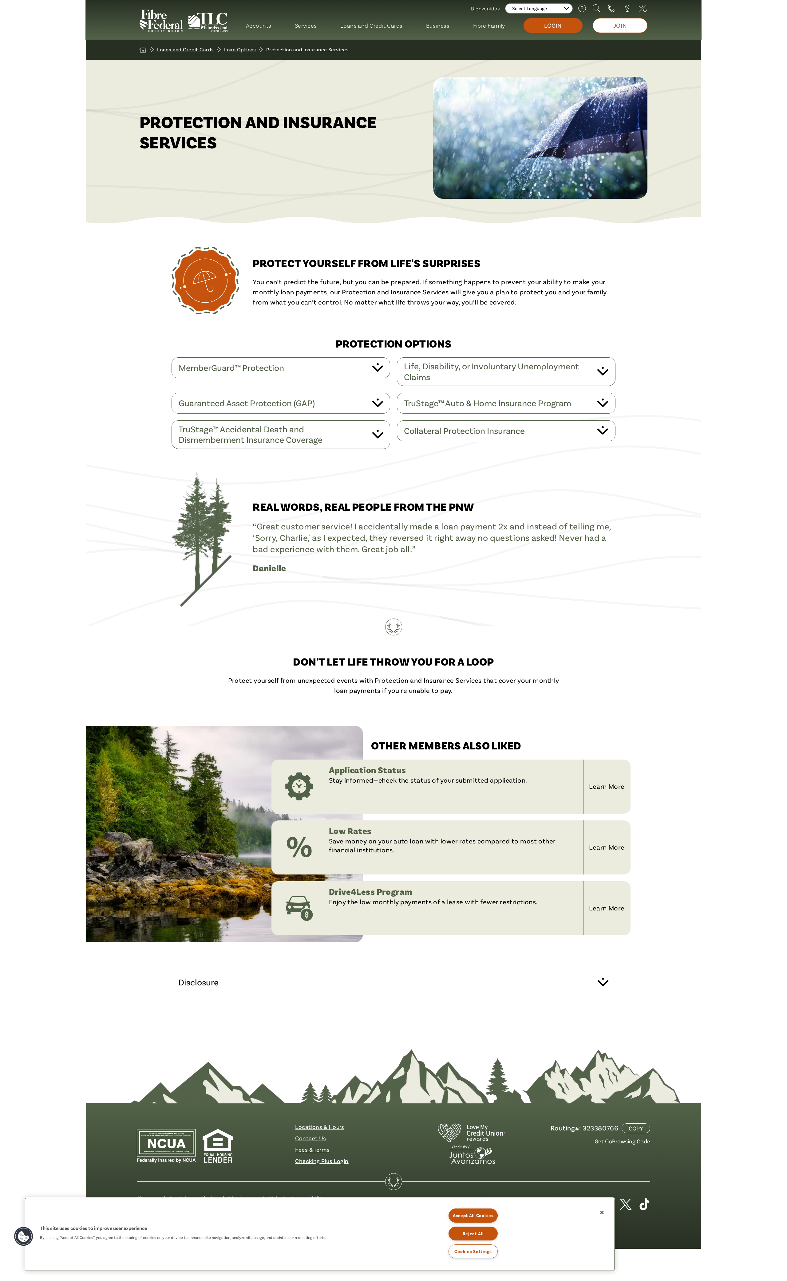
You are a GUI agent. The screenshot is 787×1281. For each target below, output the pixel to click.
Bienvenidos (485, 8)
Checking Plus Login (321, 1161)
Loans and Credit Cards (371, 25)
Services (306, 25)
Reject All (473, 1233)
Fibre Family (489, 25)
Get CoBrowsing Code (622, 1141)
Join (620, 25)
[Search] (597, 8)
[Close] (602, 1212)
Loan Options (240, 49)
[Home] (143, 49)
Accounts (258, 25)
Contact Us (310, 1138)
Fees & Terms (312, 1149)
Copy (636, 1128)
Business (438, 25)
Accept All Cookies (473, 1215)
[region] (320, 1234)
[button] (24, 1236)
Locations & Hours (319, 1126)
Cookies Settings (473, 1251)
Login (553, 25)
